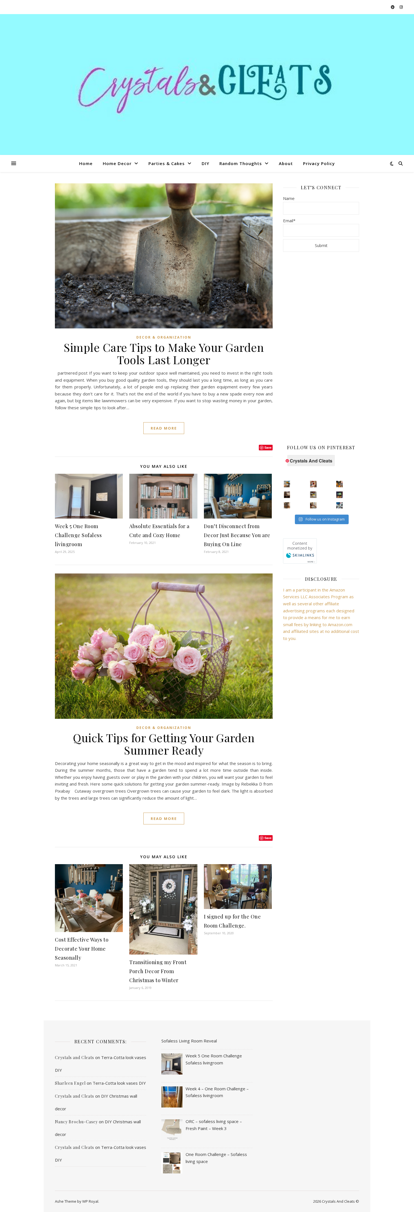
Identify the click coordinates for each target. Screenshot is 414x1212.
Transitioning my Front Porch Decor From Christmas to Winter (157, 971)
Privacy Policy (319, 163)
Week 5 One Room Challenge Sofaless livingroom (78, 535)
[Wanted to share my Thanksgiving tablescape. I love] (313, 484)
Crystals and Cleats (74, 1057)
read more (164, 428)
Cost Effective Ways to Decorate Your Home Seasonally (81, 948)
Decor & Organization (163, 337)
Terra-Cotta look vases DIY (119, 1083)
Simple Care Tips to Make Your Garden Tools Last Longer (164, 353)
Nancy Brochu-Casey (76, 1121)
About (286, 163)
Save (267, 447)
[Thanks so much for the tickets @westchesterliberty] (339, 484)
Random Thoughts (240, 163)
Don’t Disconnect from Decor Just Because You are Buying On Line (237, 535)
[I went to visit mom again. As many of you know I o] (287, 505)
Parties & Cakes (166, 163)
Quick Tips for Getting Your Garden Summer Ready (164, 743)
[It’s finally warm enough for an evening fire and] (339, 495)
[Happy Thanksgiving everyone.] (287, 484)
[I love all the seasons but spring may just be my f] (339, 505)
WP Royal (90, 1201)
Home (86, 163)
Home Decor (117, 163)
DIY (205, 163)
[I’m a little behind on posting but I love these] (287, 495)
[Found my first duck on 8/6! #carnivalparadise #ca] (313, 495)
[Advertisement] (321, 347)
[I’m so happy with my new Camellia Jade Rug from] (313, 505)
